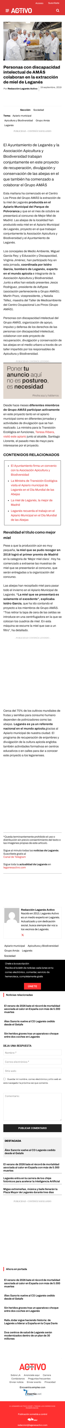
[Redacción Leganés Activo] (11, 923)
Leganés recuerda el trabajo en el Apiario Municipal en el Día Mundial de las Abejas (34, 515)
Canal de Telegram (14, 856)
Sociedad (38, 110)
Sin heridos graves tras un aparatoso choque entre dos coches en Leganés (31, 1309)
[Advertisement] (32, 672)
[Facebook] (13, 97)
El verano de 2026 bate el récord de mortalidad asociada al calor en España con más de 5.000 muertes (32, 1008)
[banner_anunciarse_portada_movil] (32, 381)
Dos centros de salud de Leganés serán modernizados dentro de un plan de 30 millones (28, 1335)
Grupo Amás (43, 120)
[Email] (36, 97)
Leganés (9, 125)
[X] (21, 97)
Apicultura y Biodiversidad (18, 120)
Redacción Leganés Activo (23, 88)
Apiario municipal (21, 115)
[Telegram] (43, 97)
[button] (58, 10)
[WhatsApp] (28, 97)
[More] (51, 97)
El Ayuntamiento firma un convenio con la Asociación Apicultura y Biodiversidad (33, 470)
